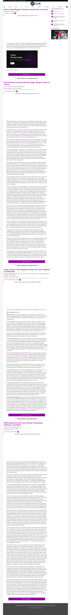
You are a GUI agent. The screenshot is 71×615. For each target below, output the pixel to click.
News (16, 6)
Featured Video (55, 28)
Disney (11, 91)
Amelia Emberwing (8, 88)
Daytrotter (20, 0)
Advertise (27, 605)
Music (33, 6)
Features (7, 13)
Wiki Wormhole (13, 279)
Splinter (15, 0)
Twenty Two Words (12, 69)
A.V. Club (8, 0)
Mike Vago (6, 276)
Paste (4, 0)
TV (21, 6)
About (17, 605)
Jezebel (12, 0)
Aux (53, 6)
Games (39, 6)
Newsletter (60, 6)
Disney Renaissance (33, 464)
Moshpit (24, 0)
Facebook (38, 605)
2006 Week (12, 431)
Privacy (47, 605)
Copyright (43, 605)
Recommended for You (57, 8)
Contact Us (53, 605)
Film (27, 6)
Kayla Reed (7, 11)
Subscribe (47, 6)
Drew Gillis (7, 428)
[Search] (4, 7)
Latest (10, 6)
